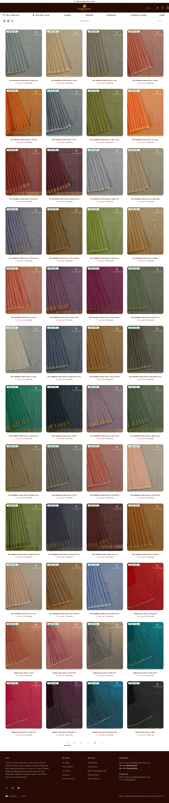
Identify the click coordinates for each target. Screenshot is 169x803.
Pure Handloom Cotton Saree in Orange (24, 140)
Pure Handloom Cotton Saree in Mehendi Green (24, 554)
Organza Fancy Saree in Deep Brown (64, 732)
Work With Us (67, 766)
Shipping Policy (93, 775)
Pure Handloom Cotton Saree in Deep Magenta (104, 317)
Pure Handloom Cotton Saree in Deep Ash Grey (64, 554)
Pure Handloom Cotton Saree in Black (64, 436)
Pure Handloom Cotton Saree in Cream (64, 80)
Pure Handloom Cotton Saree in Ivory (23, 614)
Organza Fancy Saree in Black (145, 732)
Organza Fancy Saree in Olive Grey (104, 673)
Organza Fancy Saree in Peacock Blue (104, 732)
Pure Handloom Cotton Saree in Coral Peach (104, 495)
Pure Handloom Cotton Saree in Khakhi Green (24, 495)
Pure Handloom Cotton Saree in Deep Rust (24, 199)
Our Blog (65, 762)
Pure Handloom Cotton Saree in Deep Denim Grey (64, 377)
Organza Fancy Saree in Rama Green (145, 673)
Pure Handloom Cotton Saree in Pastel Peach (145, 495)
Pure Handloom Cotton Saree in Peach (145, 80)
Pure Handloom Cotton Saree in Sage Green (145, 436)
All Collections (93, 762)
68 (95, 743)
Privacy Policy (93, 766)
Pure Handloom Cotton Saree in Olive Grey (145, 317)
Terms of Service (94, 778)
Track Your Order (68, 778)
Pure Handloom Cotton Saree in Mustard (145, 554)
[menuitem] (11, 15)
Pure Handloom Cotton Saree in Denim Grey (23, 258)
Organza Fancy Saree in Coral (23, 673)
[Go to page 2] (101, 742)
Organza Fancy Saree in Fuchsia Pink (24, 732)
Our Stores (66, 771)
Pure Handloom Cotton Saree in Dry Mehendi (64, 258)
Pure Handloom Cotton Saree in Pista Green (104, 258)
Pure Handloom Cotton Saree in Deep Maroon (64, 199)
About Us (65, 775)
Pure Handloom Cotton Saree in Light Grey (24, 80)
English (148, 8)
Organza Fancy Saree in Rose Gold (64, 673)
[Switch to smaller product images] (8, 21)
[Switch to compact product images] (12, 21)
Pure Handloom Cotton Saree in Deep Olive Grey (145, 377)
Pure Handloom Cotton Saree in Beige (145, 258)
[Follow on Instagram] (12, 788)
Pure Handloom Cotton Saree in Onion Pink (64, 317)
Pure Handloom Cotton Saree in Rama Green (24, 436)
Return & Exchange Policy (97, 771)
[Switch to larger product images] (4, 21)
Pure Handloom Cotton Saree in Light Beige (145, 199)
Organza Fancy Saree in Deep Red (145, 614)
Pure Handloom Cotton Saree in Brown (104, 554)
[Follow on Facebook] (7, 788)
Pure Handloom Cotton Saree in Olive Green (104, 140)
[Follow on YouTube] (18, 788)
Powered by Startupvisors (156, 796)
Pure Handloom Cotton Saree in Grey (104, 80)
